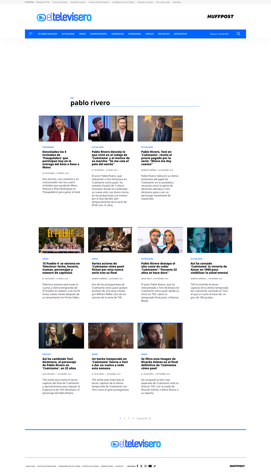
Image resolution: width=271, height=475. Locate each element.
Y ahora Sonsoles (60, 2)
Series (82, 34)
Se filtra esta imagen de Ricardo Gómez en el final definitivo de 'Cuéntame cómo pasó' (159, 363)
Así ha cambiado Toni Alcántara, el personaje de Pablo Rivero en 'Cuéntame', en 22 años (59, 363)
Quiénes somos (107, 466)
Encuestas (164, 34)
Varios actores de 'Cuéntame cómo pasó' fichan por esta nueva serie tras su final (108, 268)
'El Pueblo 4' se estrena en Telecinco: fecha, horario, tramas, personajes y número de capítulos (61, 268)
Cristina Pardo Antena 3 (99, 2)
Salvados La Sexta (145, 2)
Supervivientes (98, 34)
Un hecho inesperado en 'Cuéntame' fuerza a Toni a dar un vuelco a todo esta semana (110, 363)
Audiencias (117, 34)
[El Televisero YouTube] (150, 466)
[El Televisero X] (141, 466)
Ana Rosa (177, 2)
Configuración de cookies (69, 466)
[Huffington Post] (220, 17)
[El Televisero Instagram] (145, 466)
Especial (47, 354)
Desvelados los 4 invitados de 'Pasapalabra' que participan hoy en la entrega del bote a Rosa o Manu (61, 159)
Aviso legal (30, 466)
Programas (134, 34)
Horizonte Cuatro (78, 2)
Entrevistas (180, 34)
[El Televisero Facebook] (137, 466)
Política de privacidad (46, 466)
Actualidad (68, 34)
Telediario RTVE (43, 2)
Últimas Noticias (47, 34)
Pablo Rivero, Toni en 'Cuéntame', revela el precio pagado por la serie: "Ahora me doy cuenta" (156, 158)
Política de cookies (90, 466)
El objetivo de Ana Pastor (123, 2)
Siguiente (142, 418)
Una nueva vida (163, 2)
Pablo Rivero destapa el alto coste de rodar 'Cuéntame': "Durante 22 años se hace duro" (159, 268)
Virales (150, 34)
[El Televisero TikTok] (155, 466)
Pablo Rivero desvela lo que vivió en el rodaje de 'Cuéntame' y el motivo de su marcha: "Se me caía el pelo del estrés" (111, 158)
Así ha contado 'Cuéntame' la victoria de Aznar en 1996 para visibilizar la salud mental (209, 268)
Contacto (119, 466)
